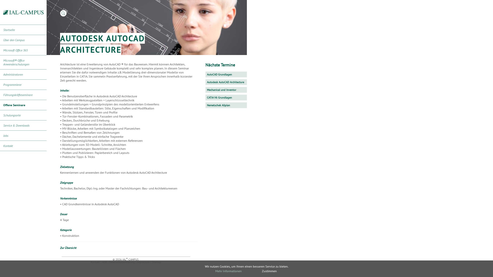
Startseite (9, 30)
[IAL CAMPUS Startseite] (23, 12)
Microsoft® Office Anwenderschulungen (16, 62)
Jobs (5, 136)
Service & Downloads (16, 125)
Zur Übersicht (68, 248)
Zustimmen (269, 271)
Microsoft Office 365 (15, 50)
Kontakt (8, 146)
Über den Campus (14, 40)
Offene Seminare (14, 105)
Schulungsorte (12, 115)
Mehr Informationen (228, 271)
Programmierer (12, 85)
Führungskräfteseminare (18, 95)
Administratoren (13, 74)
